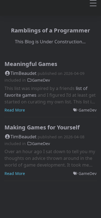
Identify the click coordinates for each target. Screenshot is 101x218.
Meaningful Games (30, 64)
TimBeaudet (23, 73)
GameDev (41, 80)
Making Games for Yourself (42, 127)
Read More (14, 110)
